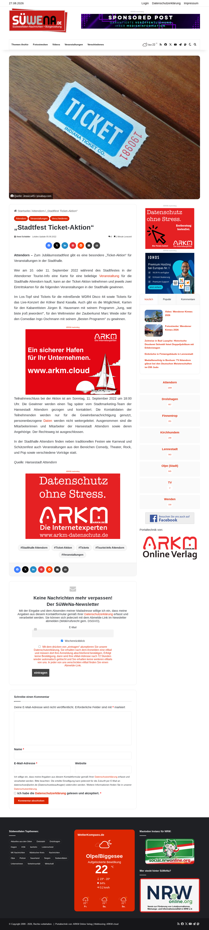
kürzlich (149, 299)
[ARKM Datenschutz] (72, 506)
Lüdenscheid (47, 847)
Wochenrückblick (74, 640)
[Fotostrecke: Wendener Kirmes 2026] (154, 330)
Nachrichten (54, 852)
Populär (167, 299)
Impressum (191, 3)
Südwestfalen (61, 858)
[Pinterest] (73, 245)
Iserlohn (33, 847)
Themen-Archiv (19, 44)
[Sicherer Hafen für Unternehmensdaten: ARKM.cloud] (72, 362)
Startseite (23, 211)
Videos (56, 44)
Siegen (47, 858)
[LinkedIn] (65, 245)
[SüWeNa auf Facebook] (169, 523)
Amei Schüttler (23, 237)
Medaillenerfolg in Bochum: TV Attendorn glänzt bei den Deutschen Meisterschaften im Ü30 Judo (168, 363)
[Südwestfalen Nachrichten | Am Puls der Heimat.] (38, 20)
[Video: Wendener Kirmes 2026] (154, 316)
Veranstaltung (109, 276)
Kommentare (188, 299)
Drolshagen (55, 841)
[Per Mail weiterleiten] (89, 245)
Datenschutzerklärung (166, 3)
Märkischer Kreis (37, 852)
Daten (47, 420)
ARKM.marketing (137, 12)
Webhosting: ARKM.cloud (106, 924)
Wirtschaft (49, 864)
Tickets (84, 547)
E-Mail (73, 627)
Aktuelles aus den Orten (21, 841)
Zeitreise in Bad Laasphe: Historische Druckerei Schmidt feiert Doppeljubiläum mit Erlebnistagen (169, 344)
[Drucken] (97, 245)
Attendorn (38, 211)
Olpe (13, 858)
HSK (23, 847)
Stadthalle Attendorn (35, 547)
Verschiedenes (96, 44)
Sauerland (35, 858)
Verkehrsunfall (34, 864)
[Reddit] (81, 245)
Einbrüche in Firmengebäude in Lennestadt (169, 354)
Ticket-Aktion (64, 547)
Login (145, 3)
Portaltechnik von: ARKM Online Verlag (73, 924)
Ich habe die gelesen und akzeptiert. (59, 793)
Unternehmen (17, 864)
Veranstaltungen (74, 44)
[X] (57, 245)
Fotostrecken (40, 44)
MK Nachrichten (18, 852)
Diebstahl (41, 841)
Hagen (14, 847)
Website (80, 763)
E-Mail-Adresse (25, 763)
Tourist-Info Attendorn (110, 547)
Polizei (23, 858)
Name (19, 749)
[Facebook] (49, 245)
